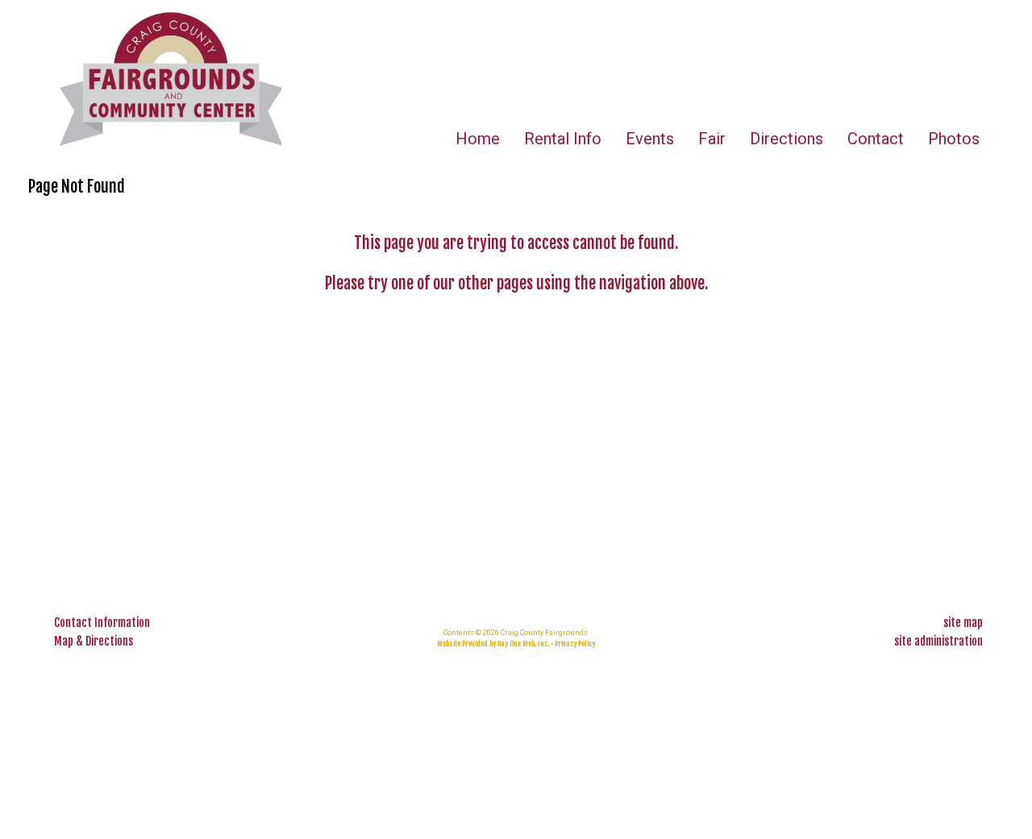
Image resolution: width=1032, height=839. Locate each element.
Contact (875, 138)
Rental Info (562, 138)
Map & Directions (91, 641)
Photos (954, 138)
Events (650, 138)
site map (963, 622)
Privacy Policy (575, 643)
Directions (786, 138)
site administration (938, 641)
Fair (712, 138)
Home (478, 138)
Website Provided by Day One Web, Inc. (493, 643)
